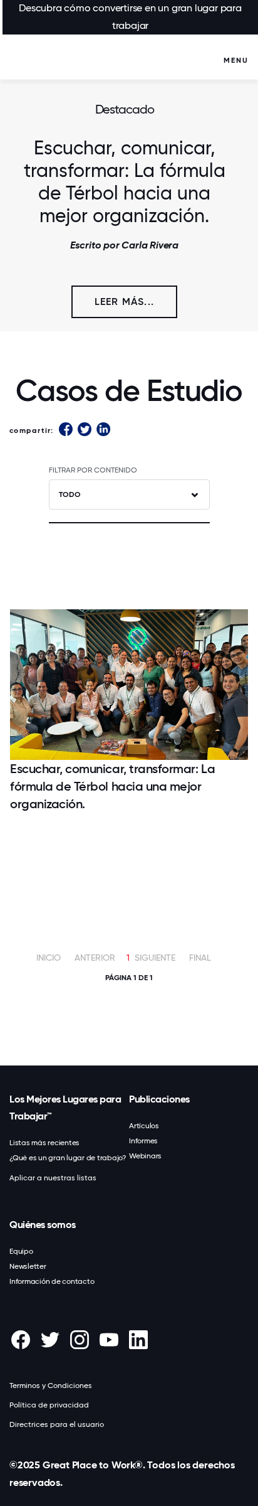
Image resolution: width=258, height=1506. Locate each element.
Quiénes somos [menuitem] (42, 1225)
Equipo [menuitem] (21, 1251)
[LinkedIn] (103, 430)
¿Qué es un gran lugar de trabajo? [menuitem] (67, 1157)
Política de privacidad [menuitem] (49, 1405)
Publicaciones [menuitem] (159, 1099)
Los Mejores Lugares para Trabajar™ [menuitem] (65, 1107)
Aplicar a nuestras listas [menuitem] (52, 1177)
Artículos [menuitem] (144, 1125)
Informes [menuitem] (143, 1140)
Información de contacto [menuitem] (51, 1281)
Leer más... (124, 301)
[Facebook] (66, 430)
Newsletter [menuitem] (27, 1266)
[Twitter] (84, 430)
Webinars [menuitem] (145, 1155)
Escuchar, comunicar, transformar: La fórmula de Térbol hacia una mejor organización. (124, 182)
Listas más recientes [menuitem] (44, 1142)
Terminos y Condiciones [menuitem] (50, 1385)
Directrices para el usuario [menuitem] (56, 1424)
